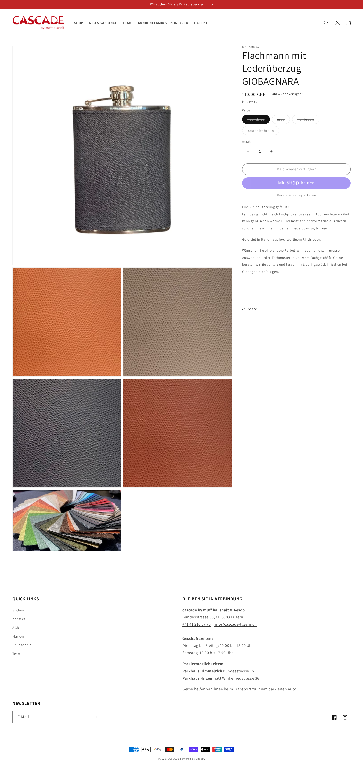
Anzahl (247, 141)
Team (16, 653)
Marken (18, 636)
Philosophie (22, 645)
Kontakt (18, 619)
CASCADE (174, 758)
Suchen (18, 610)
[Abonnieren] (95, 717)
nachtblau (258, 120)
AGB (15, 627)
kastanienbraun (263, 131)
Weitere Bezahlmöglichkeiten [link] (296, 195)
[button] (326, 23)
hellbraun (308, 120)
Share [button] (252, 309)
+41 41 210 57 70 (196, 624)
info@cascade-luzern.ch (235, 624)
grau (283, 120)
